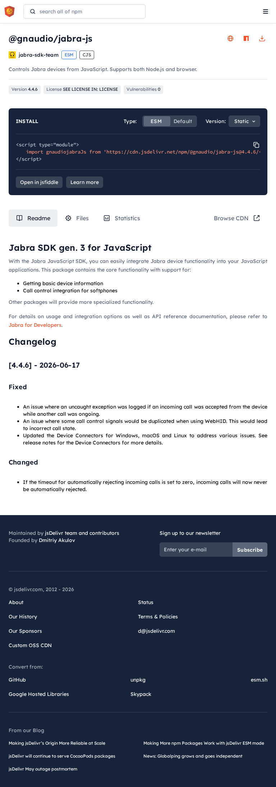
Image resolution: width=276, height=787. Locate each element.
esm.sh (259, 680)
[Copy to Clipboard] (256, 145)
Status (145, 602)
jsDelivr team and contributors (82, 533)
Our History (23, 616)
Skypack (140, 694)
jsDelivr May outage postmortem (43, 769)
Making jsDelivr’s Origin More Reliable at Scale (57, 743)
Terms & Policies (158, 616)
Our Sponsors (25, 631)
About (16, 602)
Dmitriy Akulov (57, 540)
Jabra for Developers (35, 325)
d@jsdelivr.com (156, 631)
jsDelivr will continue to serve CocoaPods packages (62, 756)
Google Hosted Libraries (39, 694)
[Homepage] (230, 38)
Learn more (84, 182)
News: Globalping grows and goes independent (193, 756)
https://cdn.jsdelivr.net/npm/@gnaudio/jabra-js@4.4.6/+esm (188, 152)
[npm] (246, 38)
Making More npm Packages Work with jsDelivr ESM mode (203, 743)
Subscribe (250, 550)
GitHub (17, 680)
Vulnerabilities (143, 89)
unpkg (138, 680)
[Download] (262, 38)
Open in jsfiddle (39, 182)
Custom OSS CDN (30, 645)
